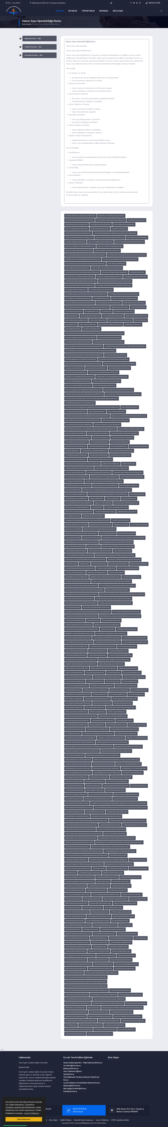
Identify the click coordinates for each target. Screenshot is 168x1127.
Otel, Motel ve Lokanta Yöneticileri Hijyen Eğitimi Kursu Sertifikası (84, 590)
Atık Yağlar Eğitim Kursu (130, 681)
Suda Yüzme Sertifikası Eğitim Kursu (104, 385)
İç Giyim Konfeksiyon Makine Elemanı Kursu (78, 946)
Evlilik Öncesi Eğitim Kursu (73, 690)
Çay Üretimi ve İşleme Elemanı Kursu (89, 872)
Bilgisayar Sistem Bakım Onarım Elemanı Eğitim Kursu (112, 742)
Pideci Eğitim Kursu (71, 324)
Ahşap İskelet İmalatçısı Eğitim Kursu (76, 646)
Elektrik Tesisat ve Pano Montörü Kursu (77, 816)
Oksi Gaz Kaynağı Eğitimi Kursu (129, 485)
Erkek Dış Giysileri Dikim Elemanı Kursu (77, 938)
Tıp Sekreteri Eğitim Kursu (139, 785)
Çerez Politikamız (102, 1120)
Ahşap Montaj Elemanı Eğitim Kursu (76, 651)
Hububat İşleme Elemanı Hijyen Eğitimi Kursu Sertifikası (115, 603)
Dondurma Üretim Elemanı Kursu (113, 872)
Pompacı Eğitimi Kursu (128, 463)
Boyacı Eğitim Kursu (93, 1007)
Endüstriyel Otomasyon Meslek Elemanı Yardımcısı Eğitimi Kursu (108, 859)
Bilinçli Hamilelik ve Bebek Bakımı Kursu (126, 794)
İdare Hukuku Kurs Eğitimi (73, 529)
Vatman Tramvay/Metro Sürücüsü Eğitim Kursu (79, 237)
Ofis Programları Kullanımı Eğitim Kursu (134, 768)
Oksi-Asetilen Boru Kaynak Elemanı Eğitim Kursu (79, 285)
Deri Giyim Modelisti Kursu (73, 929)
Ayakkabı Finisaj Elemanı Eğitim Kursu (103, 720)
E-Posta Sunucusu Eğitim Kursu (75, 755)
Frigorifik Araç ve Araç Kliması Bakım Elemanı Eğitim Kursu (83, 259)
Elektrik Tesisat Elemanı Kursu (95, 812)
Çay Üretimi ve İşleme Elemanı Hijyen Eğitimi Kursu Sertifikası (113, 598)
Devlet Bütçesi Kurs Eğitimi (107, 533)
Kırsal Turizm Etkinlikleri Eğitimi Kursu (121, 450)
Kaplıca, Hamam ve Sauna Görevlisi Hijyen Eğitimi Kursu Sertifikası (111, 581)
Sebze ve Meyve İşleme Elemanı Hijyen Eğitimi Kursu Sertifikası (83, 363)
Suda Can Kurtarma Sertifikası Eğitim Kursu (78, 385)
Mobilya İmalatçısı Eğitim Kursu (128, 668)
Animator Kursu (84, 564)
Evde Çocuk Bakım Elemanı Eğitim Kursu (125, 799)
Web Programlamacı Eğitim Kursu (121, 777)
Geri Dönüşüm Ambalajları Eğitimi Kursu (95, 690)
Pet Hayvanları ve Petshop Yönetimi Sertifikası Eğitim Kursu (123, 394)
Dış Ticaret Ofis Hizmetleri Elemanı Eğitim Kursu (79, 220)
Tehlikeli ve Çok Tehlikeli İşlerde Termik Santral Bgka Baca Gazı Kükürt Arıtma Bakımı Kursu (118, 803)
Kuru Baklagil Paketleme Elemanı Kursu (77, 894)
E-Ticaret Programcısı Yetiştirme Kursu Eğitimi (79, 555)
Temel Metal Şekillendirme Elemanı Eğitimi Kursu (128, 472)
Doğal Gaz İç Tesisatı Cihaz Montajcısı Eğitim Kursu (80, 246)
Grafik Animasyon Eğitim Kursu (100, 228)
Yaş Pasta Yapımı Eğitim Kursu (91, 329)
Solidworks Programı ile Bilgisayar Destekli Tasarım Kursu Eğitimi (115, 555)
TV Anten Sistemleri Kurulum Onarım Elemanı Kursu (120, 851)
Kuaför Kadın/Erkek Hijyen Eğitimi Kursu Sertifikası (80, 337)
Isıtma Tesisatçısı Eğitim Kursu (116, 263)
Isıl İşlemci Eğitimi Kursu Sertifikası (98, 433)
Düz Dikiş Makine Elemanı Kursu (127, 933)
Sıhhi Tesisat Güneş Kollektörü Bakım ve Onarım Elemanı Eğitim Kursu (86, 294)
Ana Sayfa (26, 24)
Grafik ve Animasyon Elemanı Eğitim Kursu (78, 764)
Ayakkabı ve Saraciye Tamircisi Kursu (97, 729)
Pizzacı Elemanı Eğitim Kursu (88, 324)
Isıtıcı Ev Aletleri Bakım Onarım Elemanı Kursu (111, 829)
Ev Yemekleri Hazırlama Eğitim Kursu (102, 685)
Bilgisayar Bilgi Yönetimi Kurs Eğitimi (100, 524)
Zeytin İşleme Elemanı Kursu (100, 912)
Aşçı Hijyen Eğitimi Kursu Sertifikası (115, 355)
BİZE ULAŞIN (118, 11)
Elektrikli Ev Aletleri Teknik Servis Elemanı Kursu (106, 816)
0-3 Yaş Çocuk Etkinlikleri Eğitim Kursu (116, 507)
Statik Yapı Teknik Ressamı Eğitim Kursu (91, 1025)
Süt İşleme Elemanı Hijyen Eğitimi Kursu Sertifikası (113, 359)
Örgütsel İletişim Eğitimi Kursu (122, 703)
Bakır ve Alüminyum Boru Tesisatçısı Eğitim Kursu (110, 237)
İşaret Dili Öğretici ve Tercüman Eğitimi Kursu (79, 503)
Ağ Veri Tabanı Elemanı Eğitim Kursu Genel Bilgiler (80, 738)
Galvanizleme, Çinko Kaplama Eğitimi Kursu (78, 485)
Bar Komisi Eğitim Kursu (91, 311)
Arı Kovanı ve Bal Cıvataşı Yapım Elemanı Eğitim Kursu (81, 659)
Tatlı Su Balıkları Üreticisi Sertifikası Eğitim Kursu (103, 372)
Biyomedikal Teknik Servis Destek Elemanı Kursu (79, 633)
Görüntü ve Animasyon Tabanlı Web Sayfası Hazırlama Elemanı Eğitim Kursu (116, 759)
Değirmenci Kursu (71, 872)
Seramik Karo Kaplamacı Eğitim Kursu (133, 1020)
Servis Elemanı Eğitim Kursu (133, 324)
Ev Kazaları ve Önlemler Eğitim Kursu (77, 685)
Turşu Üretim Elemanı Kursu (113, 907)
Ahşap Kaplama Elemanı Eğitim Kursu (130, 994)
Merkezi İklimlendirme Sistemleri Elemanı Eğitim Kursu (115, 281)
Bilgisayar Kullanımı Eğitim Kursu (136, 738)
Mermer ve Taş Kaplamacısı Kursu (75, 1016)
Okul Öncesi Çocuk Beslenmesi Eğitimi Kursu (78, 703)
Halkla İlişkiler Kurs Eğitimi (139, 524)
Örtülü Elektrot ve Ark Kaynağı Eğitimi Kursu (104, 477)
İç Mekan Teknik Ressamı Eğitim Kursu (76, 1012)
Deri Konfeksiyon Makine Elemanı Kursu (112, 929)
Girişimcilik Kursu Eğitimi (121, 524)
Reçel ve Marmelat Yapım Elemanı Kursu (115, 899)
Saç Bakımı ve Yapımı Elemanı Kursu (99, 951)
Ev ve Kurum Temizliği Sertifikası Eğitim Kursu (126, 611)
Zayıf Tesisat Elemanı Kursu (118, 855)
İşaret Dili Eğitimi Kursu (129, 498)
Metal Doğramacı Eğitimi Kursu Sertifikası (78, 437)
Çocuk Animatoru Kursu (99, 564)
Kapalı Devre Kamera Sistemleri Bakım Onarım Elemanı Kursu (83, 833)
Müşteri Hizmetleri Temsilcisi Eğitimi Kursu (97, 698)
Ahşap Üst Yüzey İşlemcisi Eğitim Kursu (120, 655)
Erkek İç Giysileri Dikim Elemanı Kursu (121, 938)
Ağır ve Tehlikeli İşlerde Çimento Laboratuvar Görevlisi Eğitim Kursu (86, 981)
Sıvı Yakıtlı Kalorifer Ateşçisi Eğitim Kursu (124, 298)
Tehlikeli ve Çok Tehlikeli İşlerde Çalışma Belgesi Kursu (82, 629)
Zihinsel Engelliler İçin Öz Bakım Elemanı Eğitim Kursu (101, 973)
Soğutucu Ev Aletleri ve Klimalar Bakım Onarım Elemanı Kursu (110, 846)
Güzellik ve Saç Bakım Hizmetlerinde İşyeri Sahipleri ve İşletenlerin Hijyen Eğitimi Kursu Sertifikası (94, 333)
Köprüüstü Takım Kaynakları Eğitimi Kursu (107, 624)
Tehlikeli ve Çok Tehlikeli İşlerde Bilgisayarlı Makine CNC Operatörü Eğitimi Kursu (107, 490)
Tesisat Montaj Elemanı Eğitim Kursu (134, 302)
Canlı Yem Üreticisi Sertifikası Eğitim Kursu (78, 381)
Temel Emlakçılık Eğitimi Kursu (74, 368)
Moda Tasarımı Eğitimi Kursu (97, 411)
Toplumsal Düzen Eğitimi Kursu (106, 568)
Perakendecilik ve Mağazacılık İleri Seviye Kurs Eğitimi (116, 542)
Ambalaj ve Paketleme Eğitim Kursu (134, 677)
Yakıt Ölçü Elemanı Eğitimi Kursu (75, 472)
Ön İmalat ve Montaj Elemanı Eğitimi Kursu (78, 868)
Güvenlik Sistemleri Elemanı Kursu (110, 825)
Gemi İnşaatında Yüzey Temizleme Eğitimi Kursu (119, 864)
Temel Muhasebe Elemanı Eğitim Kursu (77, 228)
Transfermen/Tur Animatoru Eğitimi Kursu (94, 450)
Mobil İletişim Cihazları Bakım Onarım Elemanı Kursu (81, 838)
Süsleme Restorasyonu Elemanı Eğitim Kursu (79, 1029)
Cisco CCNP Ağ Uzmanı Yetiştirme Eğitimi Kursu (79, 511)
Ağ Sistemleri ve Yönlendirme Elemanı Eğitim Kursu (98, 733)
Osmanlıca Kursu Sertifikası (103, 503)
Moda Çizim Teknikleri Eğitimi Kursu (76, 411)
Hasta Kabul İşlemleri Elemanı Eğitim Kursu (78, 964)
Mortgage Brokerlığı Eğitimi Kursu (119, 368)
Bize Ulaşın (53, 1120)
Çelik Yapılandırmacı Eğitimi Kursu (76, 494)
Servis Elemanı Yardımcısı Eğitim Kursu (110, 324)
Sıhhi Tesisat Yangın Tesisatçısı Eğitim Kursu (78, 298)
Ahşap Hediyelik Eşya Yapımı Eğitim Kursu (135, 642)
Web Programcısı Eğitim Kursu (99, 777)
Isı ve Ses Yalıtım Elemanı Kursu (99, 1012)
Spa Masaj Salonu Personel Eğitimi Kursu (77, 507)
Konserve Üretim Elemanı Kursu (96, 890)
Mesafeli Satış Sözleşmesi (83, 1120)
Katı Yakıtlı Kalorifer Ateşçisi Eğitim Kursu (109, 276)
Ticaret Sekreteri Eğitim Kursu (74, 790)
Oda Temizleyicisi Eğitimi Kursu (99, 442)
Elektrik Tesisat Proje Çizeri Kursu (117, 812)
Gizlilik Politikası (66, 1120)
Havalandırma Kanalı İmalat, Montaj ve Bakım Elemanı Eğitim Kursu (85, 263)
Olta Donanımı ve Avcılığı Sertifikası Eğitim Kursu (118, 389)
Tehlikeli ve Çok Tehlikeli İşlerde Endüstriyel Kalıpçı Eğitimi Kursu (108, 494)
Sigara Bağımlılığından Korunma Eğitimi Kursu (121, 707)
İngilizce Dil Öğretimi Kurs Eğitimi (75, 546)
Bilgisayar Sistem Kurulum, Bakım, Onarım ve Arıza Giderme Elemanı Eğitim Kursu (89, 746)
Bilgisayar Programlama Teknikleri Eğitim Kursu (80, 742)
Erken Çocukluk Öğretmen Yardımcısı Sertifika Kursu (81, 533)
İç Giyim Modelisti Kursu (99, 946)
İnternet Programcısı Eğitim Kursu (103, 764)
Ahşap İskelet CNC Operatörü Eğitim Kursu (107, 642)
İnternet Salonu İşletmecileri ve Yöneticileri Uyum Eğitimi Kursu (84, 394)
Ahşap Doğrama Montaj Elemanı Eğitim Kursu (79, 642)
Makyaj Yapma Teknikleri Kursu (118, 946)
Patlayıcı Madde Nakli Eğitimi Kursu (76, 459)
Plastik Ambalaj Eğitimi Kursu (74, 707)
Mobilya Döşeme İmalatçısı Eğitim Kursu (77, 668)
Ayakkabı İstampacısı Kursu (124, 720)
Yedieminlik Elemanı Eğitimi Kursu (126, 629)
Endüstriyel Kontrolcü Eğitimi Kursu (76, 859)
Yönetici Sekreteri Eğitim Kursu (115, 790)
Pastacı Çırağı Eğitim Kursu (97, 320)
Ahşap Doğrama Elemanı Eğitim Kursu (77, 994)
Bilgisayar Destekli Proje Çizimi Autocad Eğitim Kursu (81, 664)
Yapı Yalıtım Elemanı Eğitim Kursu (75, 1033)
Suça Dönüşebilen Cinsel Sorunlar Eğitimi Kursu (80, 568)
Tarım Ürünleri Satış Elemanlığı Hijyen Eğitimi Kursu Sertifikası (84, 355)
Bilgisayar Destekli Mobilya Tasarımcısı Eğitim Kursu (114, 659)
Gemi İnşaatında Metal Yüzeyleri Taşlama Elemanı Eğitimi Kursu (84, 864)
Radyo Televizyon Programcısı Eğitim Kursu (78, 233)
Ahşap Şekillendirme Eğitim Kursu (76, 655)
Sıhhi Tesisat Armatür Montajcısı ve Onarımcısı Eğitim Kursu (113, 285)
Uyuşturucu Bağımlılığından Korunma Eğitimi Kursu (81, 716)
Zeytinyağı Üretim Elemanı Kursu (75, 916)
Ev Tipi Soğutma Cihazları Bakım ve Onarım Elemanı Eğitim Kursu (126, 255)
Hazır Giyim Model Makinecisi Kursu (121, 942)
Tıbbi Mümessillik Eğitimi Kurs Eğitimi (76, 550)
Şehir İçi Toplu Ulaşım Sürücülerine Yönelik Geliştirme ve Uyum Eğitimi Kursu (88, 611)
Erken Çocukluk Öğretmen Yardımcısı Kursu (98, 799)
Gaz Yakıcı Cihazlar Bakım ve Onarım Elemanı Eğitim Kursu (120, 259)
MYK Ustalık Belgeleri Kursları (118, 564)
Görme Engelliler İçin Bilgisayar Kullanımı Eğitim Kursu (103, 755)
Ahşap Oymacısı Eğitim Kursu (97, 651)
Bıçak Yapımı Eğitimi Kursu (73, 490)
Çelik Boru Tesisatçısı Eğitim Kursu (75, 242)
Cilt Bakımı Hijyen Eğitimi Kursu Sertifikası (77, 581)
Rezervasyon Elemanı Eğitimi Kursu (76, 446)
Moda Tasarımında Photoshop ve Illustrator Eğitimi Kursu (83, 420)
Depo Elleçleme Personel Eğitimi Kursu (100, 459)
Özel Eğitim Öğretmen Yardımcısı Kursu (77, 803)
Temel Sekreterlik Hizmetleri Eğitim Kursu (116, 785)
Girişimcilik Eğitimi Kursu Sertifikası (93, 516)
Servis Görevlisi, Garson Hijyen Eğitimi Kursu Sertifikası (81, 594)
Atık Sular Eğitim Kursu (112, 681)
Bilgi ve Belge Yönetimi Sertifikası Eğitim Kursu (96, 607)
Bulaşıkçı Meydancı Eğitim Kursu (90, 316)
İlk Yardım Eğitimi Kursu (99, 694)
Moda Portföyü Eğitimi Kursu (116, 411)
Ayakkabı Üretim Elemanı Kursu (75, 729)
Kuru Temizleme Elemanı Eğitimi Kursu (77, 442)
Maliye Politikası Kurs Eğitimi (91, 537)
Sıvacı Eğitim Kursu (71, 1025)
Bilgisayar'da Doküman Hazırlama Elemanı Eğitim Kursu (82, 751)
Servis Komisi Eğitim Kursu (73, 329)
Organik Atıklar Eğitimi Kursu (102, 703)
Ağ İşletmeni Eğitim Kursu (73, 733)
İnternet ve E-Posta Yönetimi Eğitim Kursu (128, 764)
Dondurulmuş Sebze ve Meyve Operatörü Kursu (79, 877)
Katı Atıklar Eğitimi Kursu (136, 694)
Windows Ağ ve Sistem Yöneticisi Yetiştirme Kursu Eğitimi (124, 559)
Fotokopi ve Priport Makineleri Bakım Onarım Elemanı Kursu (127, 820)
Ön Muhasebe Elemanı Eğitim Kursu (124, 224)
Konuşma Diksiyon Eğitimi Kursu (111, 620)
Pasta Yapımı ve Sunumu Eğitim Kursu (76, 320)
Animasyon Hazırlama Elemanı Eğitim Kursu (111, 738)
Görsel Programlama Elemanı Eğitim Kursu (78, 759)
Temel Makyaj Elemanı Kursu (126, 955)
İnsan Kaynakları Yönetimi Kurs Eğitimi (100, 550)
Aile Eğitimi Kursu (97, 507)
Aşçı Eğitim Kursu (106, 311)
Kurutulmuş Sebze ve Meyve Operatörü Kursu (105, 894)
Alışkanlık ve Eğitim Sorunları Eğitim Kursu (78, 677)
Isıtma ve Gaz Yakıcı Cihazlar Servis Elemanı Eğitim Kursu (82, 272)
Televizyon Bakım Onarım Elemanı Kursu (77, 846)
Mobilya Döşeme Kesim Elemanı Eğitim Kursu (103, 668)
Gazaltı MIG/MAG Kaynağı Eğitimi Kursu (132, 477)
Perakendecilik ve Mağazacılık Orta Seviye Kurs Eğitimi (81, 542)
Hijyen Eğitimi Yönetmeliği (73, 607)
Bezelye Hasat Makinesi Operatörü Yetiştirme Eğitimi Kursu (129, 416)
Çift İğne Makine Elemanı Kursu (75, 920)
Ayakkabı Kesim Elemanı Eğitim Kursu (76, 725)
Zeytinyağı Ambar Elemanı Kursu (120, 912)
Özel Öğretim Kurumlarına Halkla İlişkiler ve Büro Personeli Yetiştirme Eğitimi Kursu (91, 429)
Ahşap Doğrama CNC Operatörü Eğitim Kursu (106, 638)
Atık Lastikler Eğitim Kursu (95, 681)
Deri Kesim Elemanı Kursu (91, 929)
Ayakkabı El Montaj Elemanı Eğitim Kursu (77, 720)
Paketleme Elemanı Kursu (73, 899)
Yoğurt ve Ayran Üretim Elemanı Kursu (77, 912)
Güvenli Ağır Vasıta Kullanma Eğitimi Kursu (107, 424)
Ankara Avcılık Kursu (107, 629)
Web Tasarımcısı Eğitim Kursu (74, 781)
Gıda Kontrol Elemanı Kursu (120, 881)
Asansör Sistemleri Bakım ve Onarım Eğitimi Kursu (80, 403)
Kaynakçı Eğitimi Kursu (96, 498)
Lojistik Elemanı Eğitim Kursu (120, 307)
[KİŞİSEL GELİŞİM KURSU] (13, 11)
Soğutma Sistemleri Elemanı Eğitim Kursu (109, 302)
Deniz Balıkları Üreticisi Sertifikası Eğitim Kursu (79, 376)
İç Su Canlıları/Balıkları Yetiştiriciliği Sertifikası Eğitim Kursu (83, 389)
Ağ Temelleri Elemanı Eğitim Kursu (126, 733)
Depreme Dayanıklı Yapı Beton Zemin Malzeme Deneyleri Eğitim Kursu (122, 1007)
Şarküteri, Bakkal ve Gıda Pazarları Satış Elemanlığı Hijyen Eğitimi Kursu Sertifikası (90, 350)
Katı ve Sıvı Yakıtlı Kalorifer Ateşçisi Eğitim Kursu (80, 276)
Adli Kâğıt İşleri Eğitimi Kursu (131, 577)
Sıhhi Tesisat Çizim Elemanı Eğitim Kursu (101, 289)
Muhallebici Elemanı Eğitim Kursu (113, 316)
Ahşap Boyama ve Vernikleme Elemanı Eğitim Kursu (111, 633)
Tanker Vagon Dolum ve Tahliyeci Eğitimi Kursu (79, 468)
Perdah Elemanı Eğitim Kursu (74, 672)
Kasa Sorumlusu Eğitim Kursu (136, 220)
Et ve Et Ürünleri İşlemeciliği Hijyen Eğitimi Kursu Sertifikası (117, 585)
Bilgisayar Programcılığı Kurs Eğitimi (76, 524)
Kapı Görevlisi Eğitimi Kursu (119, 446)
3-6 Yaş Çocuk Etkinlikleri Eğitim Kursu (100, 794)
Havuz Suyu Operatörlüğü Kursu (104, 511)
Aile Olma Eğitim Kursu (113, 672)
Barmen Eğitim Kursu (72, 316)
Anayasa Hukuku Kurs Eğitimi (120, 520)
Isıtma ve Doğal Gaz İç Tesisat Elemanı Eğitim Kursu (107, 268)
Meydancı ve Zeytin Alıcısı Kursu (131, 894)
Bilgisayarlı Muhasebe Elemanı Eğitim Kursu (111, 215)
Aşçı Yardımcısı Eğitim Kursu (74, 311)
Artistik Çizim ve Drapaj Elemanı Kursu (99, 916)
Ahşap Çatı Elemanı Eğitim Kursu (120, 990)
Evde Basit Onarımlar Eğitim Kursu (126, 685)
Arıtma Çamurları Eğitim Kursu (75, 681)
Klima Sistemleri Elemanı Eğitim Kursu (135, 276)
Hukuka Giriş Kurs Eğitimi (73, 537)
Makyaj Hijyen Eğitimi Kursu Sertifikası (109, 337)
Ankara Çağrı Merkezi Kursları (75, 572)
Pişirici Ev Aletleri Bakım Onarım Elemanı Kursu (79, 842)
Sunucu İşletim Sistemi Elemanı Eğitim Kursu (78, 772)
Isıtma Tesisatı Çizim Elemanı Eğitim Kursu (77, 268)
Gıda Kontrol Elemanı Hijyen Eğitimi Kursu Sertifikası (81, 603)
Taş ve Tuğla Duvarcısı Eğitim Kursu (105, 1029)
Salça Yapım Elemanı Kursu (138, 899)
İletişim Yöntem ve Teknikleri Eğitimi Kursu (78, 694)
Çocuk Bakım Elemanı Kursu (74, 799)
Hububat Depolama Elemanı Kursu (99, 886)
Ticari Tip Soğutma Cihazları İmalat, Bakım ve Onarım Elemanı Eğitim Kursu (87, 307)
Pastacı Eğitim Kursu (141, 320)
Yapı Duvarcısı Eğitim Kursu (126, 1029)
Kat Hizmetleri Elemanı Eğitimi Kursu (76, 455)
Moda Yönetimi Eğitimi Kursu (130, 407)
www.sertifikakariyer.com (84, 1123)
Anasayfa (60, 11)
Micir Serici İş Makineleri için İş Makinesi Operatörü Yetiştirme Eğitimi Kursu (87, 416)
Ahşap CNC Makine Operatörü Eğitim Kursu (78, 638)
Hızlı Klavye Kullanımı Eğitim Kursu (117, 781)
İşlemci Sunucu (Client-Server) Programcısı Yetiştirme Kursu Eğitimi (85, 559)
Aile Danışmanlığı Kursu (73, 516)
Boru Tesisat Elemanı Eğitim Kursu (137, 237)
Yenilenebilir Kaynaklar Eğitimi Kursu (77, 577)
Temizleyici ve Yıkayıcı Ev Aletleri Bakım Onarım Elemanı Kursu (84, 851)
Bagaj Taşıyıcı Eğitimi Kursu (101, 437)
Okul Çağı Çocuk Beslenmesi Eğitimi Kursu (124, 698)
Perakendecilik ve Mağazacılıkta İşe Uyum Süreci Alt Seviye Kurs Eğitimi (123, 537)
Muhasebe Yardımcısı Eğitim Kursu (101, 224)
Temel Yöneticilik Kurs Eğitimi (122, 550)
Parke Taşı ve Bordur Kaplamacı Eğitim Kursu (127, 1016)
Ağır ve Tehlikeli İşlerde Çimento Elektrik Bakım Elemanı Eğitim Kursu (86, 977)
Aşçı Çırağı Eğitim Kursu (138, 307)
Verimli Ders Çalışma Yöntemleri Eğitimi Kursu (112, 716)
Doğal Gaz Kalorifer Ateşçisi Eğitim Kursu (110, 246)
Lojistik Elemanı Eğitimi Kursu (111, 463)
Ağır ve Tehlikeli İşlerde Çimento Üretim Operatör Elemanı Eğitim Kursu (86, 990)
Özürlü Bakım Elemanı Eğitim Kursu (76, 968)
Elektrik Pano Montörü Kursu (74, 812)
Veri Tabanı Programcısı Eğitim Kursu (76, 777)
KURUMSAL (103, 11)
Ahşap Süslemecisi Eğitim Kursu (118, 651)
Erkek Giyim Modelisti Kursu (99, 938)
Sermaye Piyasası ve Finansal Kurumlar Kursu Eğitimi (118, 546)
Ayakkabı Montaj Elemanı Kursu (116, 725)
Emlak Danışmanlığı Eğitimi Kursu (96, 368)
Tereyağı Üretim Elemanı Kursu (93, 907)
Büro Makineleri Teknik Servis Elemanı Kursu (79, 807)
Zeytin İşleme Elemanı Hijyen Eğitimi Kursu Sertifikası (119, 363)
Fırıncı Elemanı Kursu (103, 881)
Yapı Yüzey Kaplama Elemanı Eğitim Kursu (100, 1033)
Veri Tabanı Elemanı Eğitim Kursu (132, 772)
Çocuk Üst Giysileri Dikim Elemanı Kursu (105, 925)
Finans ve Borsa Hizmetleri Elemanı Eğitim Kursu (110, 220)
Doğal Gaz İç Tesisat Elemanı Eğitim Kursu (100, 242)
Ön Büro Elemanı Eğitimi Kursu (98, 455)
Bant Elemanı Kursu (99, 868)
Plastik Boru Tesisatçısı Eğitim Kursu (76, 289)
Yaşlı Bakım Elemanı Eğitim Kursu (124, 968)
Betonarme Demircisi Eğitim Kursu (136, 1003)
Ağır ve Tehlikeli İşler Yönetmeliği (128, 568)
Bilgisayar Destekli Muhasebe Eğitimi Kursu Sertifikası (99, 529)
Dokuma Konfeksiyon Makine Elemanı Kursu (78, 933)
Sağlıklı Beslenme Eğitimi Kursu (95, 707)
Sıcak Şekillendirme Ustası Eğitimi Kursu (99, 472)
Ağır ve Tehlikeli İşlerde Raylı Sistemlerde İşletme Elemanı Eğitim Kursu (115, 233)
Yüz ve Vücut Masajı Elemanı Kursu (76, 960)
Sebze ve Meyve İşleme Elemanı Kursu (76, 903)
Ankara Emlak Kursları (116, 572)
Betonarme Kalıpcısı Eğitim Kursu (75, 1007)
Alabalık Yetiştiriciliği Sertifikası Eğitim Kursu (106, 381)
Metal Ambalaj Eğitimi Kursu (74, 698)
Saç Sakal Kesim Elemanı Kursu (121, 951)
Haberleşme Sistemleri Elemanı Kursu (134, 825)
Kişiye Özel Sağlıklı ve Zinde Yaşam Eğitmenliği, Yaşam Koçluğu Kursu (120, 616)
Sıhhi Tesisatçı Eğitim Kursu (101, 298)
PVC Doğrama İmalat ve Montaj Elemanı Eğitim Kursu (81, 1020)
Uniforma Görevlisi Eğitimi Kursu (98, 446)
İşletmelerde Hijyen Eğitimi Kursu (120, 455)
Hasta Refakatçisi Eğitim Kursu (103, 964)
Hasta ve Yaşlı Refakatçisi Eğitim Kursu (126, 964)
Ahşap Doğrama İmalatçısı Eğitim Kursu (134, 638)
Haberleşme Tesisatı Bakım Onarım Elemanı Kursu (80, 829)
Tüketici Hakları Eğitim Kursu (116, 711)
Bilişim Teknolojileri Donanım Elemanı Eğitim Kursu (116, 751)
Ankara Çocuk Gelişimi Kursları (97, 572)
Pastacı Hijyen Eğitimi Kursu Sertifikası (117, 590)
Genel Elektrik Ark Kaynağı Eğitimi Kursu (105, 485)
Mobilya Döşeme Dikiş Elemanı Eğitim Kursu (111, 664)
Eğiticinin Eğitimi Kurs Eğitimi (126, 533)
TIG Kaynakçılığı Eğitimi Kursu (74, 481)
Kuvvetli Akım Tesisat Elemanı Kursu (114, 833)
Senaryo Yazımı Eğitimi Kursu (139, 564)
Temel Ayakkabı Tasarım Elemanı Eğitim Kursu (124, 729)
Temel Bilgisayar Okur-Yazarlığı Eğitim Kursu (107, 772)
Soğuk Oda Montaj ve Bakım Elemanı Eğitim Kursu (80, 302)
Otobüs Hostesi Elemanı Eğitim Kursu (136, 316)
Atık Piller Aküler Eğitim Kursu (95, 672)
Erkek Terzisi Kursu (140, 938)
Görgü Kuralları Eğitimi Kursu (120, 690)
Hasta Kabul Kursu (71, 564)
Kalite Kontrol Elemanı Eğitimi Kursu (76, 498)
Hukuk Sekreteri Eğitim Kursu (74, 785)
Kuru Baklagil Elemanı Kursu (117, 890)
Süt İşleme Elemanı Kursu (73, 907)
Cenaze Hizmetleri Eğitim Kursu (98, 960)
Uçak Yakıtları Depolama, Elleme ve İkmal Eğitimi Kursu (112, 468)
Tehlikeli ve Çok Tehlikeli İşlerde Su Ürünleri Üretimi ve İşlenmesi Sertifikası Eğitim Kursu (91, 398)
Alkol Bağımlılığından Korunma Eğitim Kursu (107, 677)
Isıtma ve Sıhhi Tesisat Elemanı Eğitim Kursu (114, 272)
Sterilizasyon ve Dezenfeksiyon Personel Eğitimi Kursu (81, 616)
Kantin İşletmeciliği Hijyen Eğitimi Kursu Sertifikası (108, 342)
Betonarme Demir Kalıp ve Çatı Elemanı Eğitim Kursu (108, 1003)
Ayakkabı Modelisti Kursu (97, 725)
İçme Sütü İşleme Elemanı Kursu (75, 890)
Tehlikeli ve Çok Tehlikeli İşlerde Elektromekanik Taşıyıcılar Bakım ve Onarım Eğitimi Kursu (92, 407)
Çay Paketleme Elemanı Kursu (138, 868)
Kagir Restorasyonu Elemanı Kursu (121, 1012)
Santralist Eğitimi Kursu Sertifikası (76, 372)
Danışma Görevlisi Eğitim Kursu (95, 781)
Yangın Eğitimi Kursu (93, 620)
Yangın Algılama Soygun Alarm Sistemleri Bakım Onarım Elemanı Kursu (86, 855)
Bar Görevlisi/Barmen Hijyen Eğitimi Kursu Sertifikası (81, 359)
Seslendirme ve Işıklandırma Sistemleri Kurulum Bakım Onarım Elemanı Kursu (119, 842)
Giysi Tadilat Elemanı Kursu (100, 942)
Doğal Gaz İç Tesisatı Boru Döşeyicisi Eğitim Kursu (129, 242)
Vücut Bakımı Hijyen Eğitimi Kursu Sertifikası (78, 342)
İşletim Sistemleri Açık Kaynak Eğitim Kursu (78, 768)
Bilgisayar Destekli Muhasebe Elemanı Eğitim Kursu (80, 215)
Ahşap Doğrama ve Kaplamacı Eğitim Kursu (103, 994)
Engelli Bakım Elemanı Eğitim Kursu (121, 960)
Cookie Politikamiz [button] (31, 1113)
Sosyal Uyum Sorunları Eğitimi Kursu (76, 711)
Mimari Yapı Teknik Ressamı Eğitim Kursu (100, 1016)
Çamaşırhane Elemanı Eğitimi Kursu (122, 437)
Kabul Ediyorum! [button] (23, 1119)
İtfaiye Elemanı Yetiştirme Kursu (75, 620)
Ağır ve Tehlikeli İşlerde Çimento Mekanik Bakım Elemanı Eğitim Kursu (86, 986)
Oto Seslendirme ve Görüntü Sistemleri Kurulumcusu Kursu (116, 838)
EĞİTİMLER (72, 11)
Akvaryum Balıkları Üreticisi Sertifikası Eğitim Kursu (112, 376)
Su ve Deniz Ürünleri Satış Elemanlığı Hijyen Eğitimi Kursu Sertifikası (125, 346)
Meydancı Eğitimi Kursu (72, 450)
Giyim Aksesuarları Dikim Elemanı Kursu (77, 942)
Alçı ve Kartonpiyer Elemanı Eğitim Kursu (78, 1003)
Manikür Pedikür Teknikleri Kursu (76, 951)
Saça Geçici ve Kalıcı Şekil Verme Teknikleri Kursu (80, 955)
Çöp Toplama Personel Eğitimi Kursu (76, 794)
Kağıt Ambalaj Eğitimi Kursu (117, 694)
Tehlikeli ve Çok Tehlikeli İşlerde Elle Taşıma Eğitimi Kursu (82, 463)
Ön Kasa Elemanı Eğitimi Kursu (119, 442)
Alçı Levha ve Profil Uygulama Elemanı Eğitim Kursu (109, 999)
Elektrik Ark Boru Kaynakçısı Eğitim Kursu (107, 250)
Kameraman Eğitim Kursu (119, 228)
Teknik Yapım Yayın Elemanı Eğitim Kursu (100, 968)
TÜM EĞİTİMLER (88, 11)
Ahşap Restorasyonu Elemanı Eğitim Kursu (78, 999)
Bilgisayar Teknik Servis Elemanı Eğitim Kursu (128, 746)
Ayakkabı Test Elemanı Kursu (137, 725)
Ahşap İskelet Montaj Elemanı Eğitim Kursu (102, 646)
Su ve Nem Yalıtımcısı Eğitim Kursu (114, 1025)
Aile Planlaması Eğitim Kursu (131, 672)
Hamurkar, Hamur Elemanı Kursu (76, 886)
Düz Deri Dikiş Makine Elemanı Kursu (104, 933)
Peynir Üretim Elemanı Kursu (92, 899)
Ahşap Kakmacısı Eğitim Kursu (127, 646)
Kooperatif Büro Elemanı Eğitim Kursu (77, 224)
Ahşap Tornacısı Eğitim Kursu (97, 655)
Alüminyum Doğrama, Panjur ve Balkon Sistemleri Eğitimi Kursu (104, 481)
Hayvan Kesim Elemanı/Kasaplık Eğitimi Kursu (79, 424)
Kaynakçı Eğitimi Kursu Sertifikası (75, 433)
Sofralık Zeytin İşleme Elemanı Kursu (125, 903)
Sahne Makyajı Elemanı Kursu (106, 955)
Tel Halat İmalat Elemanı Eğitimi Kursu (77, 477)
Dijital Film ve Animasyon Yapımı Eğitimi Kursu (115, 420)
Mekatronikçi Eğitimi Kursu (138, 859)
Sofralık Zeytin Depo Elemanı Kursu (100, 903)
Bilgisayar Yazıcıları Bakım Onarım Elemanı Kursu (105, 577)
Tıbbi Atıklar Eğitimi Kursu (97, 711)
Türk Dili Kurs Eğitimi (93, 546)
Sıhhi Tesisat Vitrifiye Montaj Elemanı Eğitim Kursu (123, 294)
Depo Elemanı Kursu (125, 925)
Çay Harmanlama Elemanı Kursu (117, 868)
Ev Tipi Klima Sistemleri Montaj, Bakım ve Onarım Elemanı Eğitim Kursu (85, 255)
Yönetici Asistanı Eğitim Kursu (95, 790)
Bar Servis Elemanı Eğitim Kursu (124, 311)
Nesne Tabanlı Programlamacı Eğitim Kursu (106, 768)
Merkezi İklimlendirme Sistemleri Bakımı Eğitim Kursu (81, 281)
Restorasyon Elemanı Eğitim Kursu (109, 1020)
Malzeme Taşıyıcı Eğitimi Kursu (138, 446)
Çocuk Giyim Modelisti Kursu (120, 920)
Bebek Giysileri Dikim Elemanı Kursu (123, 916)
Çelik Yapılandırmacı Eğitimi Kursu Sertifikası (124, 433)
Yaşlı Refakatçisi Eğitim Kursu (74, 973)
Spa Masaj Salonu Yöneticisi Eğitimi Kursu (126, 503)
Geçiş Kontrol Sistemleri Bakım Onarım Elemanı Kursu (81, 825)
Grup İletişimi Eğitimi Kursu (139, 690)
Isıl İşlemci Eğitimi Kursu (137, 494)
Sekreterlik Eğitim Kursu (93, 785)
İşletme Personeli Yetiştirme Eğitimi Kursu (131, 429)
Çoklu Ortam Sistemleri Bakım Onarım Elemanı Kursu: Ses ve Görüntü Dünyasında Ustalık (120, 807)
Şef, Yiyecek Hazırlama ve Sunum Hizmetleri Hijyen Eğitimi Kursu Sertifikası (122, 594)
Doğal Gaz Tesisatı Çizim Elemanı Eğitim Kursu (79, 250)
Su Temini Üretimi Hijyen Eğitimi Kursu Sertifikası (79, 598)
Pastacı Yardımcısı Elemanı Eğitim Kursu (120, 320)
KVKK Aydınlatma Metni (120, 1120)
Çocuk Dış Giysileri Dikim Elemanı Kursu (98, 920)
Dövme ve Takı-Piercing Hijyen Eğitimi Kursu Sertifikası (81, 585)
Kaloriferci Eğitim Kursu (137, 272)
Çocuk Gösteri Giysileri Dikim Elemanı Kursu (78, 925)
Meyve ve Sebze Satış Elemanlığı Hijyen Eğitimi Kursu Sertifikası (84, 346)
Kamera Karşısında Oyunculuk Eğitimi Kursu (79, 624)
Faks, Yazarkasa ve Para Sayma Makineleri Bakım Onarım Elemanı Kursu (86, 820)
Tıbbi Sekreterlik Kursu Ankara (126, 511)
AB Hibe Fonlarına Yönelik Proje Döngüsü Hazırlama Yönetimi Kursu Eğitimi (87, 520)
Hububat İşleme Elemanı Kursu (121, 886)
